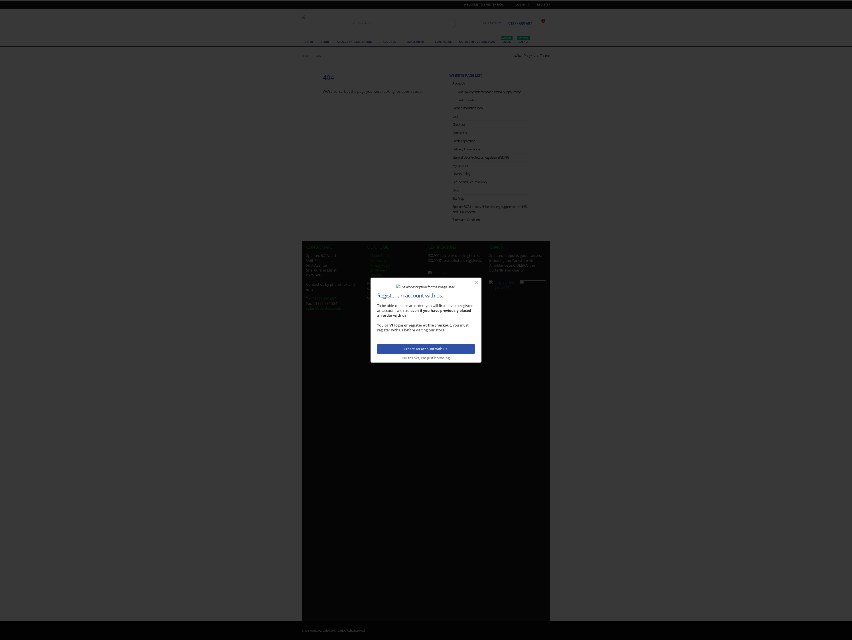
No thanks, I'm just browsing (426, 357)
